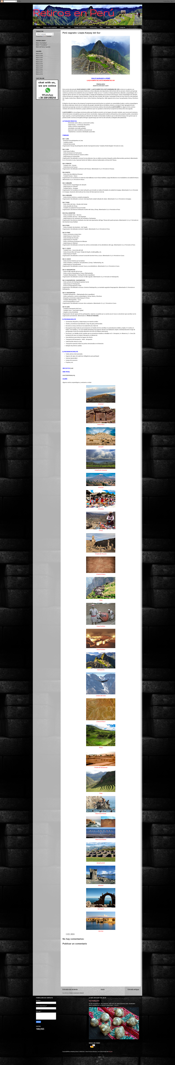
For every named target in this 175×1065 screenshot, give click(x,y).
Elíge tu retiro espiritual (50, 27)
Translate (48, 36)
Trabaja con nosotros (80, 27)
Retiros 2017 (39, 67)
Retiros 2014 (39, 74)
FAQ (114, 27)
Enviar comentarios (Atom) (77, 993)
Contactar (122, 27)
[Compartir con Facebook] (72, 934)
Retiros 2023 (39, 57)
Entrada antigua (133, 989)
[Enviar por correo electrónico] (67, 934)
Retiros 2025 (39, 53)
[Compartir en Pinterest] (74, 934)
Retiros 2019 (39, 63)
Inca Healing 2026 (94, 1001)
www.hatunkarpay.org (69, 375)
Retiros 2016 (39, 70)
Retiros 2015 (39, 72)
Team (69, 27)
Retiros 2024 (39, 55)
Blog (101, 27)
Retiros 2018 (39, 65)
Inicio (103, 989)
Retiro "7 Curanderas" (41, 45)
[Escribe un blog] (68, 934)
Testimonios (93, 27)
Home (38, 27)
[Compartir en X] (70, 934)
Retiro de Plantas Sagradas (43, 47)
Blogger (110, 1051)
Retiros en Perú (74, 12)
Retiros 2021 (39, 61)
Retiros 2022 (39, 59)
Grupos (62, 27)
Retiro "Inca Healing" (41, 43)
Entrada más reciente (70, 989)
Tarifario (108, 27)
